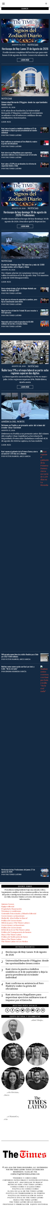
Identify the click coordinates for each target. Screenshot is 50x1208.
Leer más (25, 60)
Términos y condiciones (11, 911)
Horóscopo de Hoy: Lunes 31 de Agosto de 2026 (25, 48)
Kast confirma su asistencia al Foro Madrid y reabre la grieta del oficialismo (19, 142)
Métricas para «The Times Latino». (15, 923)
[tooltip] (7, 1010)
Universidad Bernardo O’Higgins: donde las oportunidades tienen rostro (24, 103)
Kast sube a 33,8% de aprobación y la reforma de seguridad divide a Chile (18, 165)
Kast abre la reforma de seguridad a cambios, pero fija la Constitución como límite (19, 300)
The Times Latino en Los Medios (14, 942)
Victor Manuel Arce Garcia (17, 456)
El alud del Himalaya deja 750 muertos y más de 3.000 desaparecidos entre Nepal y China (22, 265)
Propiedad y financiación (11, 909)
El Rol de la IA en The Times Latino (15, 930)
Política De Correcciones (11, 921)
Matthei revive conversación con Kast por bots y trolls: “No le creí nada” (17, 668)
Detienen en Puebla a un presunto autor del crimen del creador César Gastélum (23, 426)
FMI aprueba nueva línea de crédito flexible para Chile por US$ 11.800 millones (19, 655)
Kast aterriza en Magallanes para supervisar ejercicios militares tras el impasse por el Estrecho (19, 153)
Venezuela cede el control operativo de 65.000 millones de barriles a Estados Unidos (17, 323)
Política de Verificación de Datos (14, 937)
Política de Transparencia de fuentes (16, 932)
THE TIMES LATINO (13, 135)
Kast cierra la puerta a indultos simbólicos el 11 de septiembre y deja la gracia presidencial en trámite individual (19, 130)
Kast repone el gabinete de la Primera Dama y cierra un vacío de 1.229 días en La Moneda (19, 452)
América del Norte (13, 421)
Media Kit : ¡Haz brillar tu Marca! (14, 918)
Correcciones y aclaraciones (12, 916)
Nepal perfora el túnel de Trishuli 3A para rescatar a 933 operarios (19, 311)
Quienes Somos (7, 904)
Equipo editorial (7, 907)
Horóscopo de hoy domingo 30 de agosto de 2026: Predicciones (25, 214)
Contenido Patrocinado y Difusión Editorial (18, 914)
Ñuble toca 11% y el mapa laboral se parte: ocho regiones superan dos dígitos (25, 371)
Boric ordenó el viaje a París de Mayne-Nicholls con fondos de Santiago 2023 (18, 289)
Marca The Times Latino (11, 935)
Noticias (33, 45)
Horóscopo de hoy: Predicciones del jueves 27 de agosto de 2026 (18, 871)
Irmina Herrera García (15, 671)
